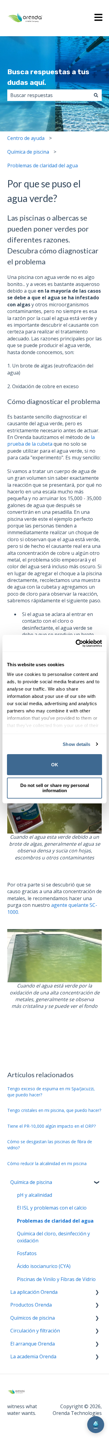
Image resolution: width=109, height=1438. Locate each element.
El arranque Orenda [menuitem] (32, 1343)
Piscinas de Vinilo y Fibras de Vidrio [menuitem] (56, 1279)
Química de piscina (28, 151)
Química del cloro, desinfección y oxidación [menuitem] (53, 1237)
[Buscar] (96, 95)
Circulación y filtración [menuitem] (35, 1330)
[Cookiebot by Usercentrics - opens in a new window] (77, 643)
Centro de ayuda (26, 138)
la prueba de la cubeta (51, 440)
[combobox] (48, 95)
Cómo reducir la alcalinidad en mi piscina (47, 1163)
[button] (97, 1182)
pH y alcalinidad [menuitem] (34, 1195)
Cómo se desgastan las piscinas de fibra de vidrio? (49, 1145)
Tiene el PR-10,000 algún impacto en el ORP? (51, 1126)
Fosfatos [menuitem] (27, 1253)
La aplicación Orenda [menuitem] (34, 1292)
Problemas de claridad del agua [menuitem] (55, 1220)
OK (54, 764)
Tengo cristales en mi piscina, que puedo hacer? (54, 1110)
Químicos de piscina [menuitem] (32, 1317)
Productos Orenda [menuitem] (31, 1304)
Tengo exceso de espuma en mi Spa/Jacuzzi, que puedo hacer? (51, 1092)
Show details (76, 744)
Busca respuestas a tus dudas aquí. (48, 77)
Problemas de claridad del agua (42, 165)
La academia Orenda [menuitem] (33, 1356)
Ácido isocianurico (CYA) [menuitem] (44, 1266)
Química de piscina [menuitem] (31, 1182)
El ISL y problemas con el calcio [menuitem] (52, 1207)
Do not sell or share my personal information (54, 788)
